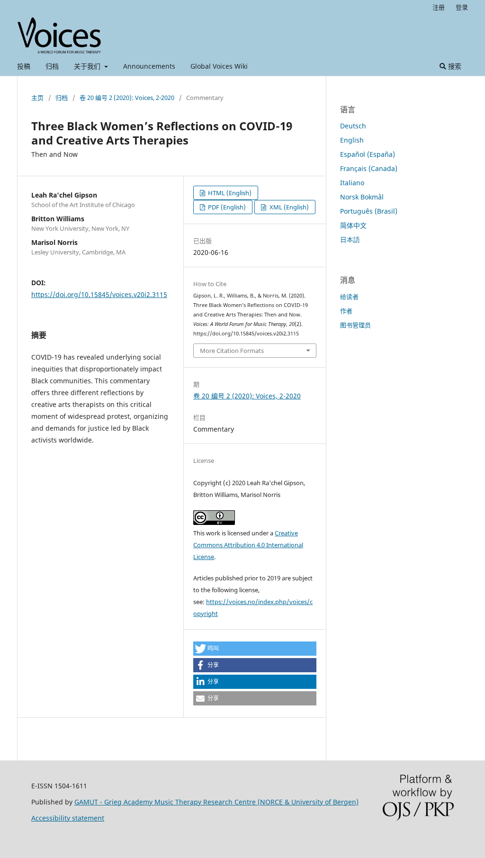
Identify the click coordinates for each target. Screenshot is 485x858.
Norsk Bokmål (362, 196)
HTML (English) (229, 193)
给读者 (349, 296)
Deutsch (353, 125)
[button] (254, 648)
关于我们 (88, 66)
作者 (346, 311)
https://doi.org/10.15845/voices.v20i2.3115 (99, 294)
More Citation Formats (232, 350)
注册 (438, 7)
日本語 (350, 239)
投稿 (23, 66)
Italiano (352, 182)
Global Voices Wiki (219, 66)
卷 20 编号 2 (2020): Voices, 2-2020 (127, 97)
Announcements (149, 66)
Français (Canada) (368, 168)
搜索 (453, 66)
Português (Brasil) (368, 211)
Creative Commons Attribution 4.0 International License (248, 545)
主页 (37, 97)
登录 (462, 7)
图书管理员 (355, 325)
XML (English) (288, 207)
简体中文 (353, 225)
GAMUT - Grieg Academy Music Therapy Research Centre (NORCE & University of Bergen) (216, 801)
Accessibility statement (67, 817)
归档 (52, 66)
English (352, 140)
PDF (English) (226, 207)
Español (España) (367, 154)
